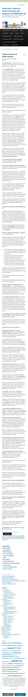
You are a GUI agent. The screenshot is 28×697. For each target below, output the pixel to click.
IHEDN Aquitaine (7, 552)
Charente (5, 645)
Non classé (4, 631)
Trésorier (21, 673)
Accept (20, 694)
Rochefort (16, 667)
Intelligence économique (9, 595)
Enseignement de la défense (10, 611)
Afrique (5, 643)
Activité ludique (7, 601)
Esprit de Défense (7, 654)
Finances (17, 656)
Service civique (7, 671)
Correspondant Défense (9, 607)
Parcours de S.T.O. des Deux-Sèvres (10, 579)
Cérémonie (6, 590)
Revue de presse (5, 44)
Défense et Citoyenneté (9, 608)
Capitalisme (22, 535)
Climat (3, 537)
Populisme (22, 538)
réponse (4, 539)
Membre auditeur (6, 630)
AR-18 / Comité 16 (8, 616)
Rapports (6, 624)
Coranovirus (7, 537)
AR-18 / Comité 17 (8, 617)
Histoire (9, 661)
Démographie (17, 537)
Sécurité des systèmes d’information (9, 42)
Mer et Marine (6, 559)
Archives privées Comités (19, 39)
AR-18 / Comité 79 (8, 619)
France (19, 658)
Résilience (13, 669)
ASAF (4, 557)
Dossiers (17, 33)
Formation (5, 658)
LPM (8, 665)
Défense (17, 653)
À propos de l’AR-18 (6, 30)
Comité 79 (5, 650)
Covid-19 (12, 537)
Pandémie (17, 538)
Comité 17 (13, 648)
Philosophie (20, 665)
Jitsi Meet (4, 665)
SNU (6, 610)
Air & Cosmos (6, 565)
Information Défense (8, 613)
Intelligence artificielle (14, 663)
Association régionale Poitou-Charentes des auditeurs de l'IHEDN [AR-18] (14, 11)
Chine (11, 645)
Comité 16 (4, 648)
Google (4, 661)
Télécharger (7, 534)
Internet (5, 637)
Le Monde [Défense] (8, 561)
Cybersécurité (6, 653)
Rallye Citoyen (7, 667)
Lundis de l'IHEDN (6, 627)
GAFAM (23, 658)
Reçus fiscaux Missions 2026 (8, 576)
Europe (8, 538)
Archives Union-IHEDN (17, 36)
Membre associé (5, 628)
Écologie (22, 537)
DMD (11, 652)
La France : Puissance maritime (9, 584)
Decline (8, 694)
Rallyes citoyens (7, 596)
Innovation (4, 663)
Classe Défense (7, 591)
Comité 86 (10, 650)
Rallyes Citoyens (6, 633)
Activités (11, 33)
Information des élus (8, 593)
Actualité (4, 599)
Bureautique (6, 636)
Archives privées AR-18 (7, 39)
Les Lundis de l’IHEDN (6, 36)
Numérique (12, 538)
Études (22, 33)
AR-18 (11, 643)
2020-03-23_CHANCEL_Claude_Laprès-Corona (10, 531)
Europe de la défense (8, 656)
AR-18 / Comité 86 (8, 620)
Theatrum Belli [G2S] (8, 555)
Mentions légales (14, 44)
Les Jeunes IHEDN (8, 554)
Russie (5, 669)
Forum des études (12, 658)
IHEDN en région (7, 622)
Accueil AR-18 (15, 30)
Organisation (13, 665)
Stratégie (15, 671)
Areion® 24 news (7, 569)
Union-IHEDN (5, 33)
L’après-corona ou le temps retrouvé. (9, 55)
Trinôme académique (8, 598)
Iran (22, 663)
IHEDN (21, 30)
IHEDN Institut (6, 548)
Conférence (6, 602)
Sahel (19, 669)
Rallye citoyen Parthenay (7, 577)
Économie (4, 538)
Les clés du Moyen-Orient (10, 567)
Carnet (17, 643)
